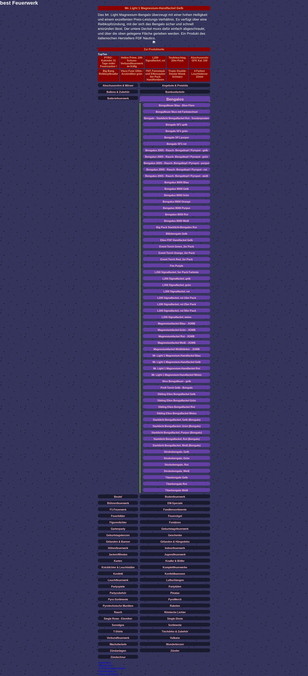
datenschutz (105, 665)
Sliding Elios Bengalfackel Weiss (177, 413)
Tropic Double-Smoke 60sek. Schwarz (177, 74)
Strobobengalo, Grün (176, 458)
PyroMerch (175, 599)
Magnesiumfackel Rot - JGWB (176, 336)
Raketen (175, 605)
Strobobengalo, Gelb (176, 452)
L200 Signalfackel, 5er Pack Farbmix (177, 272)
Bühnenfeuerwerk (118, 503)
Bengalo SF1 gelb (176, 124)
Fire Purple (176, 265)
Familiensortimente (175, 509)
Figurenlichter (118, 522)
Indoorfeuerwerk (175, 548)
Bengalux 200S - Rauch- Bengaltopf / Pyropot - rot (176, 169)
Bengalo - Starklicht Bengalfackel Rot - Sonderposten (176, 118)
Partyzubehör (118, 593)
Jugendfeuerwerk (175, 554)
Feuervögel (175, 516)
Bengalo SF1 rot (176, 144)
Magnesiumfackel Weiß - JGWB (177, 342)
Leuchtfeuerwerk (118, 580)
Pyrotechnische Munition (118, 605)
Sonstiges (118, 625)
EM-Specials (175, 503)
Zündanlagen (118, 650)
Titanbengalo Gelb (176, 477)
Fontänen (175, 522)
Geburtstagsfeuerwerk (174, 528)
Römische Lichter (175, 612)
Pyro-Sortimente (118, 599)
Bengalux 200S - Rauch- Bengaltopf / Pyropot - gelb (176, 150)
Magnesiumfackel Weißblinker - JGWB (177, 349)
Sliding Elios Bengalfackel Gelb (177, 394)
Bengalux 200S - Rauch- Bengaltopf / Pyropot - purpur (176, 163)
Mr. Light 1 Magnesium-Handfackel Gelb (154, 8)
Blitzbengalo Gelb (176, 233)
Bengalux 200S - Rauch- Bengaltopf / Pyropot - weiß (176, 176)
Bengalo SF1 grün (177, 131)
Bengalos (175, 99)
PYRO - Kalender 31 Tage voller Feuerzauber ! (108, 62)
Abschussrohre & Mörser (118, 85)
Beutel (118, 496)
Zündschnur (118, 657)
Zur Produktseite (154, 49)
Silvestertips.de (107, 671)
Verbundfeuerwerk (118, 638)
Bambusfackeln (174, 92)
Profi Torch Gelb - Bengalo (177, 387)
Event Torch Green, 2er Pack (176, 246)
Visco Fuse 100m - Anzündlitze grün (132, 72)
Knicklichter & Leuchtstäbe (118, 567)
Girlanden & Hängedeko (175, 541)
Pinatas (175, 593)
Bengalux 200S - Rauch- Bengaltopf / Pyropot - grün (176, 156)
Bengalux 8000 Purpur (176, 208)
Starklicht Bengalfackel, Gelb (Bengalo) (176, 419)
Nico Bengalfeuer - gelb (176, 381)
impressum (104, 662)
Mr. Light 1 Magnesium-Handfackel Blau (177, 355)
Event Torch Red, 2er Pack (176, 259)
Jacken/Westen (118, 554)
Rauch (118, 612)
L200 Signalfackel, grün (176, 285)
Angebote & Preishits (175, 85)
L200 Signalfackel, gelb (177, 278)
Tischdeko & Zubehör (175, 631)
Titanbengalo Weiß (176, 490)
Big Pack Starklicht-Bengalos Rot (176, 227)
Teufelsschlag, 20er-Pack (177, 59)
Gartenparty (118, 528)
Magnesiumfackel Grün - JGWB (177, 330)
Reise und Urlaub (108, 674)
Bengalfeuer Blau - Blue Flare (176, 105)
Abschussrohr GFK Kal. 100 (199, 59)
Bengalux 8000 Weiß (176, 221)
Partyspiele (118, 586)
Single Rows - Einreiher (118, 618)
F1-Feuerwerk (118, 509)
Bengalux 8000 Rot (176, 214)
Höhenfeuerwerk (118, 548)
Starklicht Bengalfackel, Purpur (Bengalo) (176, 432)
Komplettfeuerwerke (175, 567)
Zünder (175, 650)
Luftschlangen (175, 580)
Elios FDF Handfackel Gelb (176, 240)
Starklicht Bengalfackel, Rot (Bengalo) (177, 439)
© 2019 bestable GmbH (111, 668)
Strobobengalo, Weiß (176, 471)
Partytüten (175, 586)
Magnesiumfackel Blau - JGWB (176, 323)
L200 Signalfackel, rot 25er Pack (176, 304)
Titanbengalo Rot (176, 484)
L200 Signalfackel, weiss (176, 317)
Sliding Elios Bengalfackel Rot (176, 407)
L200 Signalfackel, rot (155, 59)
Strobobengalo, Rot (176, 464)
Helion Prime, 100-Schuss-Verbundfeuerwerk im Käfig (132, 62)
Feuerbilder (118, 516)
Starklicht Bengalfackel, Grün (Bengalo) (177, 426)
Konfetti (118, 573)
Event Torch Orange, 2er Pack (176, 253)
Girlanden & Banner (118, 541)
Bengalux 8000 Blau (176, 182)
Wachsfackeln (118, 644)
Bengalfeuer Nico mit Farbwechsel (176, 112)
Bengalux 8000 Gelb (176, 188)
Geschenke (175, 535)
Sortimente (175, 625)
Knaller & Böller (174, 561)
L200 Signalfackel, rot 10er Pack (176, 298)
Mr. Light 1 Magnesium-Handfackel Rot (176, 368)
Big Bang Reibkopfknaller (108, 72)
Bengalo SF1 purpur (176, 137)
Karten (118, 561)
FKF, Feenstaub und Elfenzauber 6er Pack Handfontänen (155, 75)
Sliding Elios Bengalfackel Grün (176, 400)
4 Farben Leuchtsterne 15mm (199, 74)
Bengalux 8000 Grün (176, 195)
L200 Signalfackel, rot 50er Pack (176, 310)
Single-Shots (175, 618)
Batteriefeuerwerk (118, 98)
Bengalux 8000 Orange (176, 201)
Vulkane (175, 638)
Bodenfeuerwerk (175, 496)
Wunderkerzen (175, 644)
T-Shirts (118, 631)
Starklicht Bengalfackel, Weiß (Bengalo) (177, 445)
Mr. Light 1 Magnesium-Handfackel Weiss (176, 375)
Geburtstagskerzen (118, 535)
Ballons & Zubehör (118, 92)
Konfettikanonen (175, 573)
